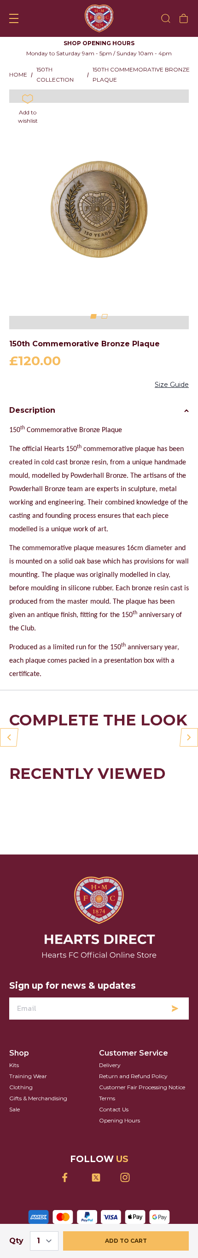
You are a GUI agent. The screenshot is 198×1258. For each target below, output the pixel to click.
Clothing (21, 1097)
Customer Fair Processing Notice (142, 1097)
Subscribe (175, 1019)
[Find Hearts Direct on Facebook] (70, 1188)
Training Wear (28, 1086)
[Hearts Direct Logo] (99, 18)
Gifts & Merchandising (38, 1108)
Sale (14, 1119)
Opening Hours (119, 1130)
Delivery (110, 1075)
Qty (16, 1240)
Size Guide (172, 395)
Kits (14, 1075)
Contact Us (113, 1119)
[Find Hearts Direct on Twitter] (99, 1188)
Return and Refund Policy (133, 1086)
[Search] (165, 18)
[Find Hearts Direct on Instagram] (128, 1188)
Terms (107, 1108)
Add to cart (126, 1240)
